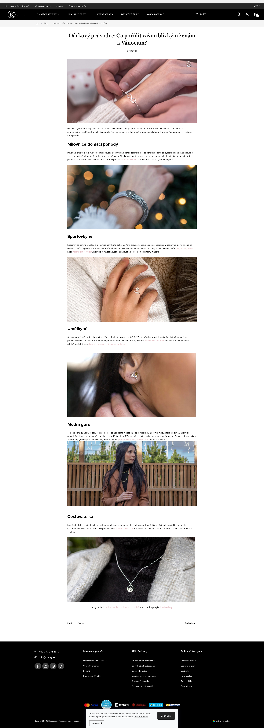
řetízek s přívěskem (123, 528)
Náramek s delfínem (154, 340)
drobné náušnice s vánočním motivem (106, 344)
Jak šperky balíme (139, 671)
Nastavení (97, 723)
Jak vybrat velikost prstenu (143, 666)
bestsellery (166, 607)
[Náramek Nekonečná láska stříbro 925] (132, 90)
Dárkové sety (186, 686)
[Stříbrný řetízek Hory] (132, 569)
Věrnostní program (42, 6)
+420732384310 (53, 666)
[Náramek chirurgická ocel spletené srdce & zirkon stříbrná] (132, 196)
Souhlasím (166, 715)
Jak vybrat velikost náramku (144, 661)
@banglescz (61, 666)
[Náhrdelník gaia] (132, 473)
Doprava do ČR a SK (77, 6)
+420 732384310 (49, 651)
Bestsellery (185, 671)
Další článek (191, 623)
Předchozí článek (75, 623)
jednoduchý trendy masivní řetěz (134, 439)
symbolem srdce (129, 159)
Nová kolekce (186, 676)
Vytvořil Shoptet (222, 721)
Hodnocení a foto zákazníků (17, 6)
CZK (256, 6)
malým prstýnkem (184, 248)
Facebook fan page (38, 666)
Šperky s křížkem (188, 666)
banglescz (45, 666)
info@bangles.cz (49, 657)
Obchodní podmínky (140, 681)
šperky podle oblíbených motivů (121, 607)
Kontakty (59, 6)
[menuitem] (49, 14)
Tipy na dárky (186, 681)
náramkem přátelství (82, 251)
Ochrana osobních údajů (142, 686)
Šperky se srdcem (188, 661)
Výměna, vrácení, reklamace (144, 676)
